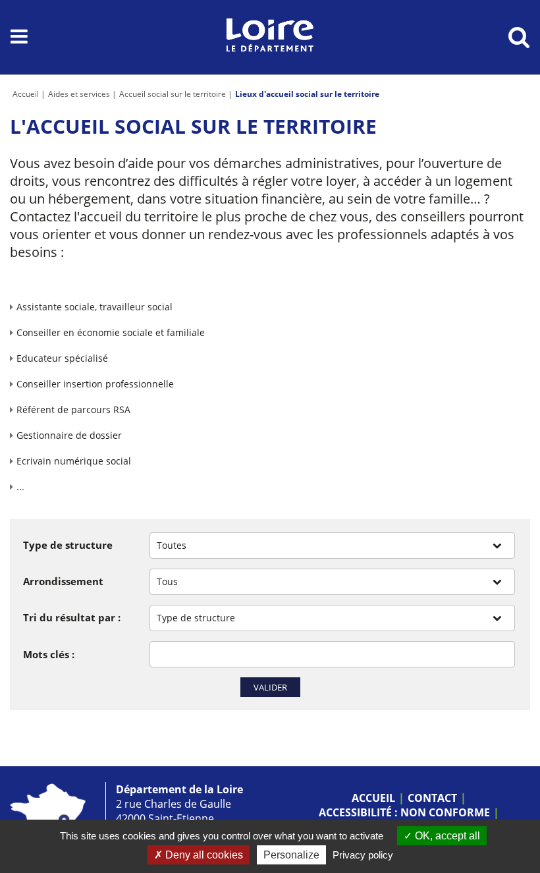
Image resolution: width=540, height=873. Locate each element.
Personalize (291, 854)
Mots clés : (48, 654)
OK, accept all (446, 835)
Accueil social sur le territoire (172, 93)
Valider (270, 687)
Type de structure (68, 544)
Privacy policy (363, 854)
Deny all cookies (203, 854)
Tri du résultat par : (72, 617)
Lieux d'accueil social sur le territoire (307, 93)
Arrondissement (63, 581)
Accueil (26, 93)
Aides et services (79, 93)
